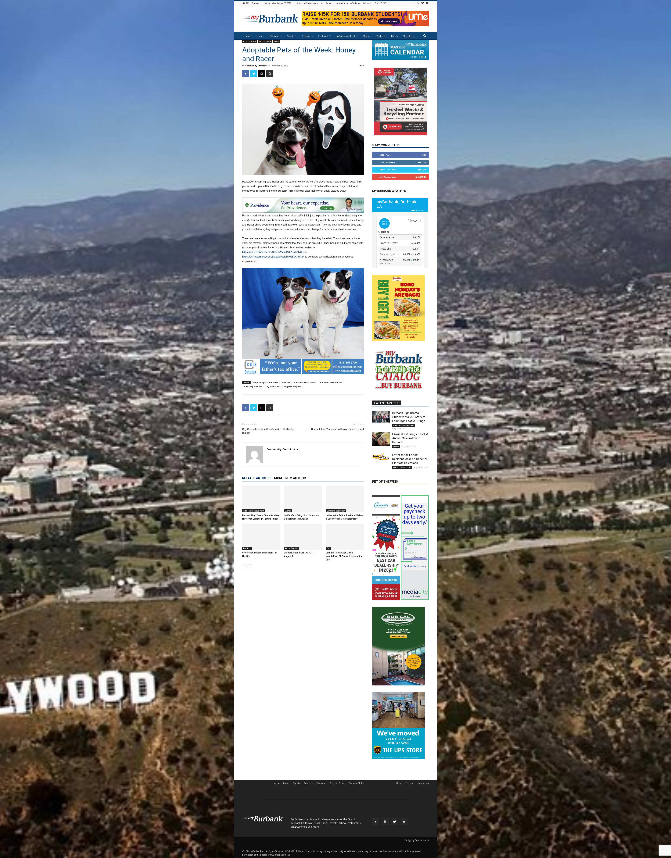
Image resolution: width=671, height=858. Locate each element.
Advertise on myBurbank (348, 3)
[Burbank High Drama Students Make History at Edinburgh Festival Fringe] (261, 499)
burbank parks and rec (331, 382)
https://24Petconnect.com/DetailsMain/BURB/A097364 (273, 256)
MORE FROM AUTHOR (290, 478)
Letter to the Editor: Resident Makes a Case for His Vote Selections (409, 489)
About (399, 821)
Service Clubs (356, 821)
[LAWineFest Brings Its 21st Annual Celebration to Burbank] (303, 499)
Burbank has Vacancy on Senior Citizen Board (337, 429)
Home (248, 36)
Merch (394, 36)
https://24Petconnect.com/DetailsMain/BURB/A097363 (273, 252)
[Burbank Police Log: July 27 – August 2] (303, 537)
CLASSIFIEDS (380, 3)
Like (424, 154)
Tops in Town (337, 821)
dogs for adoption (292, 386)
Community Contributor (257, 65)
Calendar (367, 3)
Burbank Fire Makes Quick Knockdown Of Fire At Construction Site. (344, 556)
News (259, 36)
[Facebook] (414, 3)
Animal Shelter (265, 41)
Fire (328, 548)
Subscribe (421, 177)
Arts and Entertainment (253, 511)
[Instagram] (418, 3)
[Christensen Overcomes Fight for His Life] (261, 537)
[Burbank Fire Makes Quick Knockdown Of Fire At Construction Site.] (345, 537)
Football (247, 548)
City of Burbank (249, 41)
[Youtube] (427, 3)
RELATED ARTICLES (256, 478)
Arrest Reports (291, 548)
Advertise (423, 821)
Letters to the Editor (336, 511)
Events (288, 511)
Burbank (286, 382)
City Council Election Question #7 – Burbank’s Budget (268, 431)
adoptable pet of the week (265, 382)
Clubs (366, 36)
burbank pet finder (253, 386)
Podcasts (381, 36)
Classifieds (408, 36)
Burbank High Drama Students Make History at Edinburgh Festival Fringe (408, 447)
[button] (424, 36)
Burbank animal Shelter (305, 382)
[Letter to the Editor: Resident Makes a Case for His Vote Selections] (345, 499)
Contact (329, 3)
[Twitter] (422, 3)
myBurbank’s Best (345, 36)
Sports (290, 36)
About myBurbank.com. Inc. (310, 3)
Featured (323, 36)
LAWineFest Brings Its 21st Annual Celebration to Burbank (410, 468)
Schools (306, 36)
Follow (422, 162)
